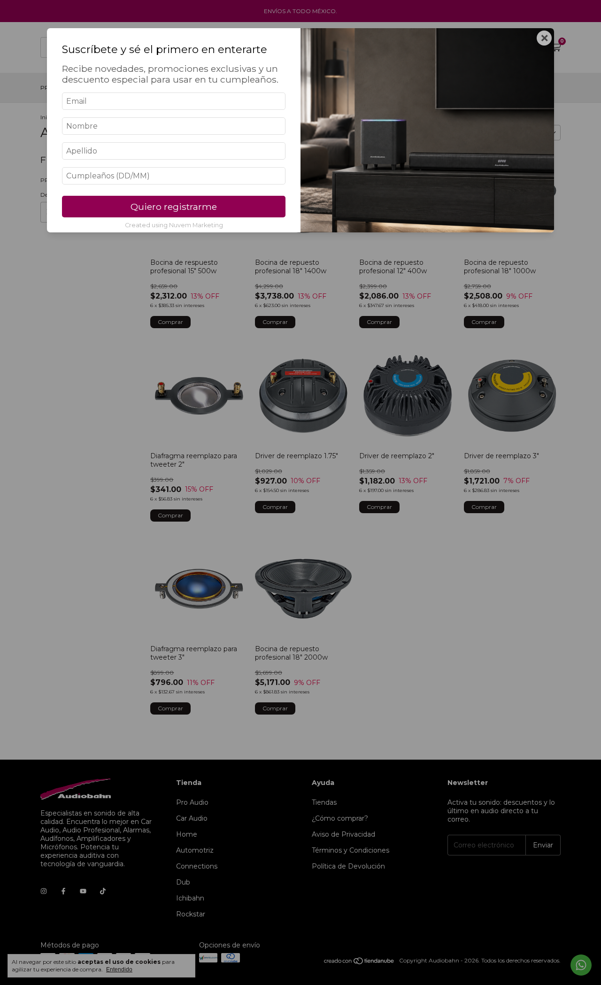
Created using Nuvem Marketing (174, 225)
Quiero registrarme (174, 206)
